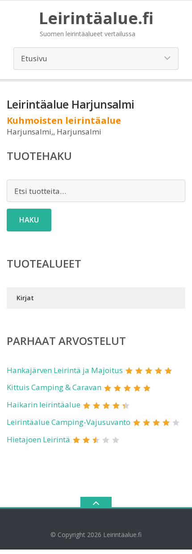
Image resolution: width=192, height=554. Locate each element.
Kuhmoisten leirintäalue (64, 120)
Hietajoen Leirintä (38, 439)
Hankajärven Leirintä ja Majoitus (65, 370)
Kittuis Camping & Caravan (54, 387)
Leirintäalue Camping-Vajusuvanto (68, 422)
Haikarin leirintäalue (43, 404)
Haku (29, 220)
